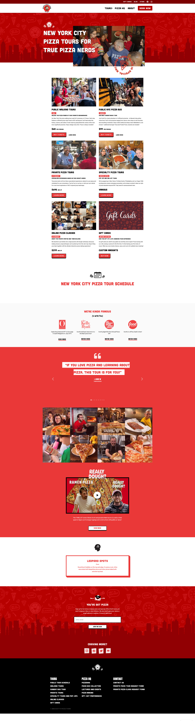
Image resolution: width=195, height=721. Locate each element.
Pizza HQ (120, 8)
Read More (62, 339)
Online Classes (57, 699)
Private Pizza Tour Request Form (128, 686)
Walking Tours (57, 686)
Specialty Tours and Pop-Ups (64, 696)
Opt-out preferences (92, 696)
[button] (53, 379)
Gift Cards (127, 2)
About (131, 8)
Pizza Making (87, 693)
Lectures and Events (91, 689)
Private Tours (56, 693)
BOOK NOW (145, 8)
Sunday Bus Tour (58, 689)
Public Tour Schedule (60, 682)
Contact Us (118, 682)
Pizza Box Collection (91, 686)
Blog (135, 2)
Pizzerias (86, 682)
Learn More (72, 135)
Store (142, 2)
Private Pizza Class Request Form (129, 689)
